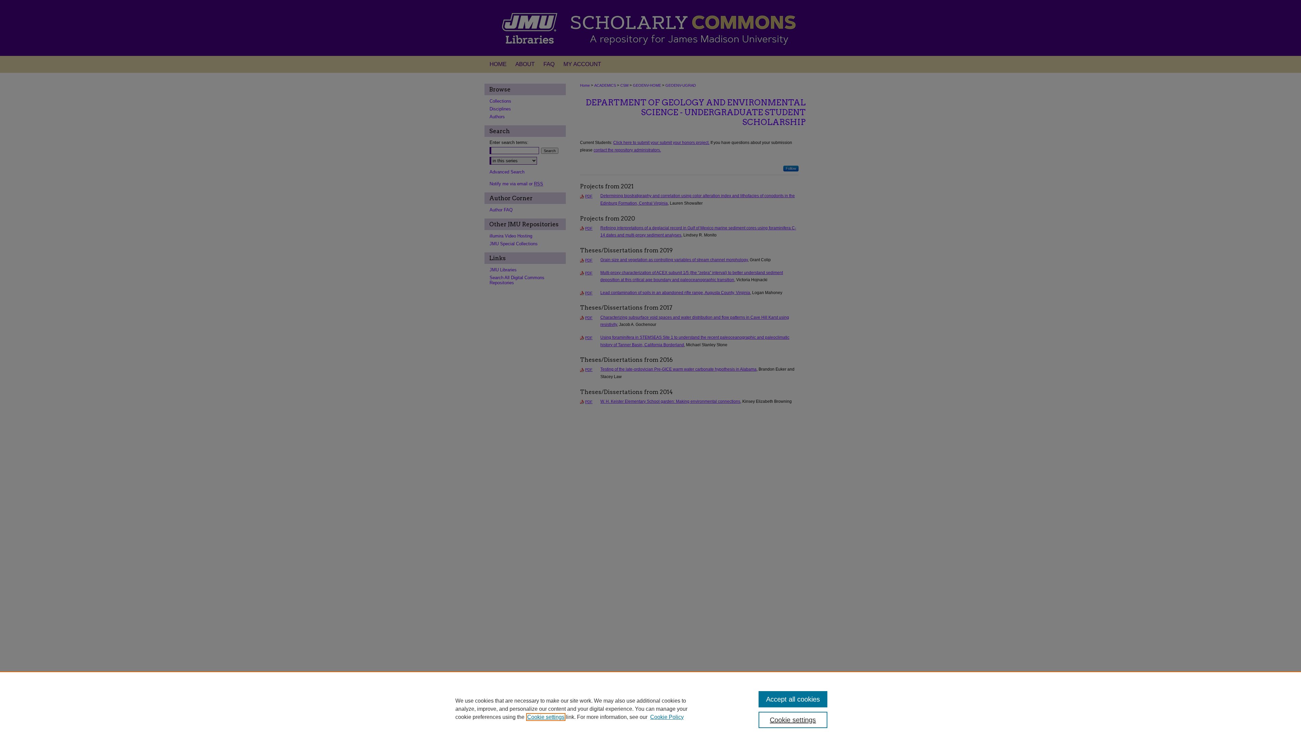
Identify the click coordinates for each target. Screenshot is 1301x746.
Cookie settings (545, 717)
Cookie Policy (667, 717)
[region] (650, 708)
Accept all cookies (793, 699)
